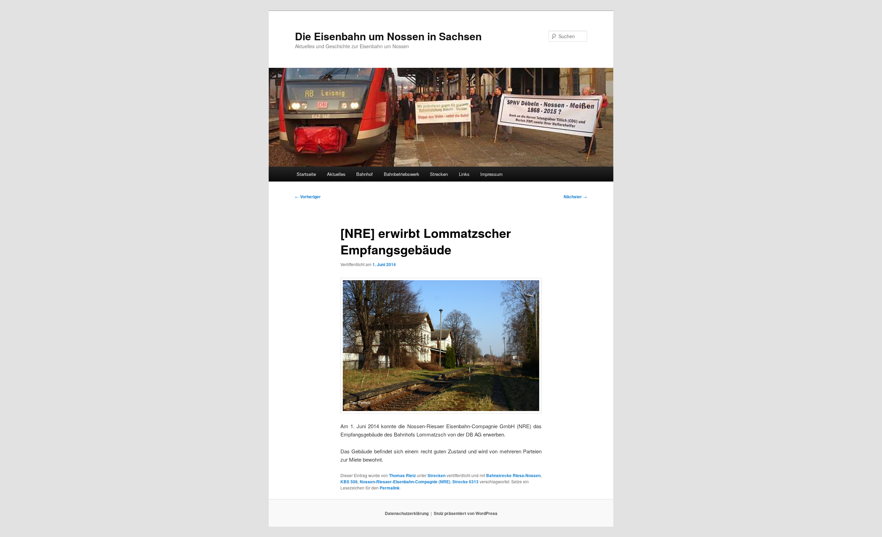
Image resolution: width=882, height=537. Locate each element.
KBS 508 (349, 481)
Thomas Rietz (402, 475)
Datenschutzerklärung (407, 513)
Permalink (390, 488)
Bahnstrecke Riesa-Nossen (513, 475)
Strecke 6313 (465, 481)
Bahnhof (364, 174)
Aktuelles (336, 174)
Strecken (439, 174)
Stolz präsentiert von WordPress (466, 513)
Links (464, 174)
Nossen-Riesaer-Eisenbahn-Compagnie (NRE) (405, 481)
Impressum (491, 174)
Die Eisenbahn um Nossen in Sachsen (388, 36)
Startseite (306, 174)
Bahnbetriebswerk (401, 174)
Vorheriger (308, 196)
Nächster (575, 196)
